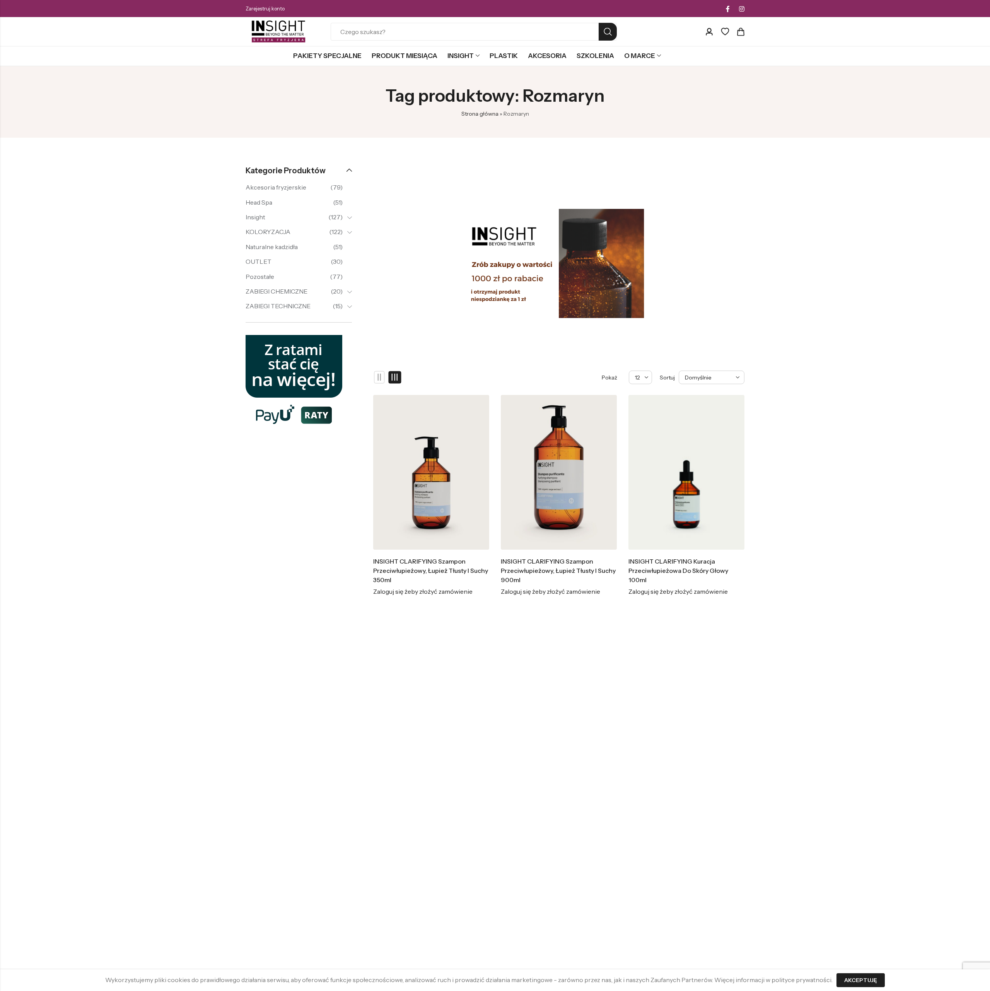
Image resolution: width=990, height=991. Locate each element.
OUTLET (258, 261)
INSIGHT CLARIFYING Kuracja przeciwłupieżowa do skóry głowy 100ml (678, 570)
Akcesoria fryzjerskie (276, 187)
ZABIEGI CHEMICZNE (276, 291)
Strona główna (479, 113)
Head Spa (259, 202)
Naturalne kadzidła (272, 247)
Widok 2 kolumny (379, 377)
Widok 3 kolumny (395, 377)
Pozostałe (260, 276)
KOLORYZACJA (268, 232)
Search (608, 32)
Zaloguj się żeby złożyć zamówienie (423, 591)
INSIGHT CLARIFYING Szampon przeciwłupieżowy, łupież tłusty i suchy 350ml (430, 570)
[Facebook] (728, 9)
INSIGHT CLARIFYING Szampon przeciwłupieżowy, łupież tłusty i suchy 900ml (558, 570)
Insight (255, 217)
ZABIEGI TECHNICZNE (278, 306)
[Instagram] (741, 9)
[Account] (709, 32)
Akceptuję (860, 980)
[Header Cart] (740, 32)
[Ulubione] (725, 32)
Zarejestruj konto (265, 8)
